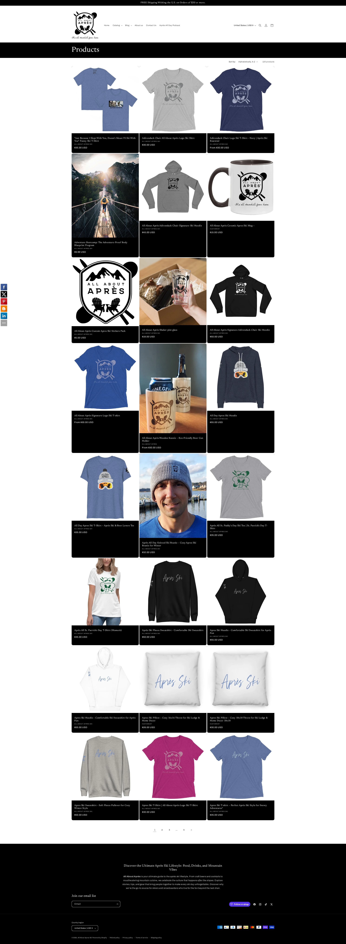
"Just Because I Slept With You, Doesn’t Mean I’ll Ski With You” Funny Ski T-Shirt (105, 139)
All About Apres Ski (85, 938)
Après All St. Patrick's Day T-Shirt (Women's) (98, 630)
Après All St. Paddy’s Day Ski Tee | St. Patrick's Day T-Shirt (238, 527)
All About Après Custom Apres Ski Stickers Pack (100, 331)
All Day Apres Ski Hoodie (223, 416)
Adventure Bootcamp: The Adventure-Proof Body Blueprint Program (100, 243)
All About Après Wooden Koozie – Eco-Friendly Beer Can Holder (172, 439)
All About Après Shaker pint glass (159, 330)
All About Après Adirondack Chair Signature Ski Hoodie (172, 226)
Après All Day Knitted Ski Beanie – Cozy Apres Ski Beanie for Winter (169, 544)
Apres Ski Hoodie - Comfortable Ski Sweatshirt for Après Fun (240, 631)
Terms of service (142, 937)
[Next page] (191, 830)
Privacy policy (128, 937)
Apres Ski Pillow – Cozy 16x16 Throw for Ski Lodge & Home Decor (171, 719)
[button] (117, 25)
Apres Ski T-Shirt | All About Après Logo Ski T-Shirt (170, 805)
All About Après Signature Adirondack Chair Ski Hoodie (240, 330)
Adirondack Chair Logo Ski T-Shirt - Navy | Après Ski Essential (238, 139)
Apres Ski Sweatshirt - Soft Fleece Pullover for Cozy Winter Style (102, 806)
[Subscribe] (117, 904)
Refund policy (115, 937)
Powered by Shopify (99, 938)
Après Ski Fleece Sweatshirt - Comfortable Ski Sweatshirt (173, 630)
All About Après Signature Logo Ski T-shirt (97, 416)
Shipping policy (156, 937)
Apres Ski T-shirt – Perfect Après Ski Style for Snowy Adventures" (238, 806)
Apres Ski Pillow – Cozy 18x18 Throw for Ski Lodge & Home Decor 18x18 (239, 719)
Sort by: (232, 62)
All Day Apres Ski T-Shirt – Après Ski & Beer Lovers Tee (104, 526)
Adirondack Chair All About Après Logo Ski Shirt (168, 138)
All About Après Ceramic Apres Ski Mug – (232, 226)
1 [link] (154, 830)
